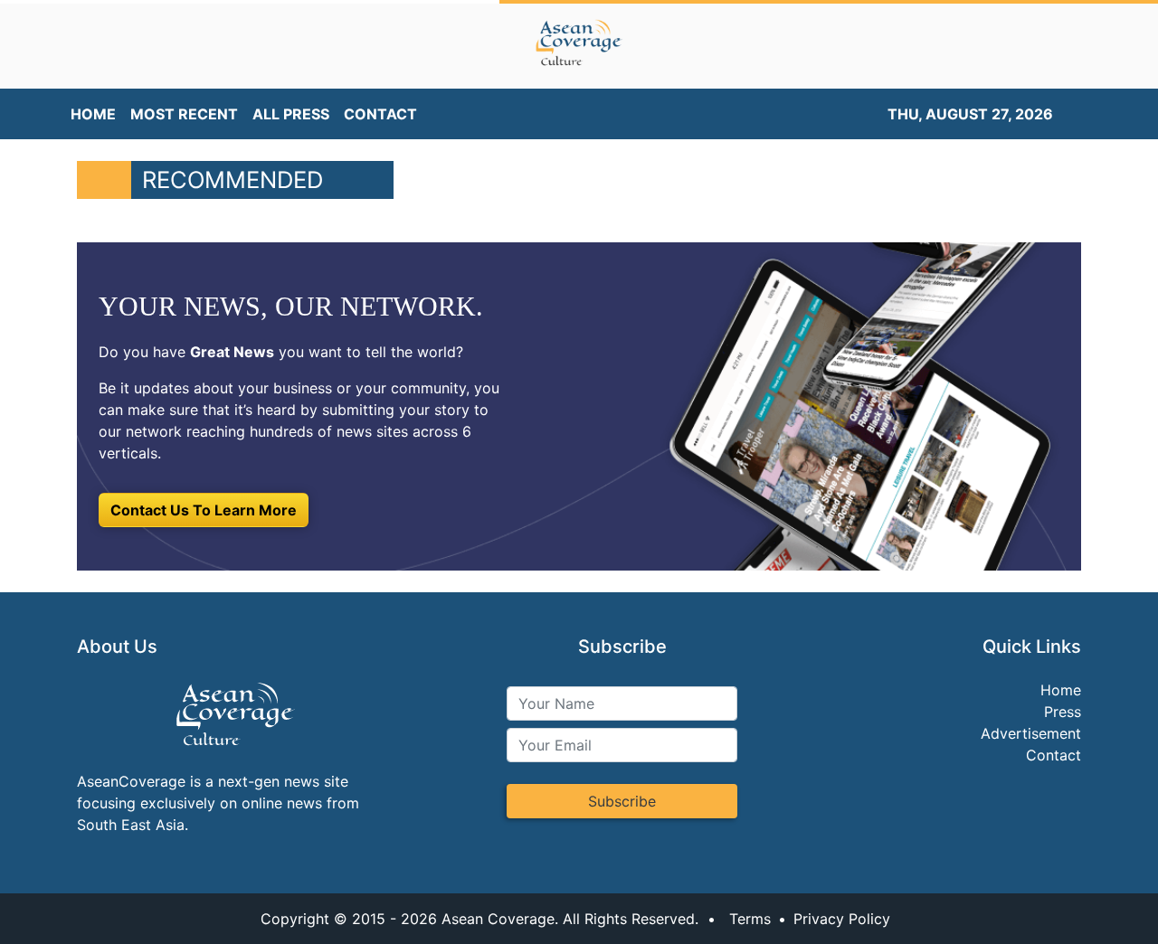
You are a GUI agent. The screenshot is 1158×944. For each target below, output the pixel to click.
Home (1060, 690)
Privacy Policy (841, 919)
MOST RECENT (184, 114)
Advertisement (1031, 733)
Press (1062, 712)
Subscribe (622, 801)
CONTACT (380, 114)
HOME (93, 114)
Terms (750, 919)
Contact (1053, 755)
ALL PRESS (290, 114)
